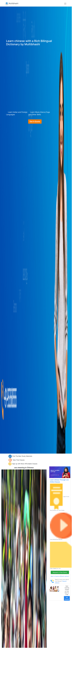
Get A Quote (35, 121)
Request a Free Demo (60, 572)
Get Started (67, 598)
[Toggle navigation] (65, 3)
